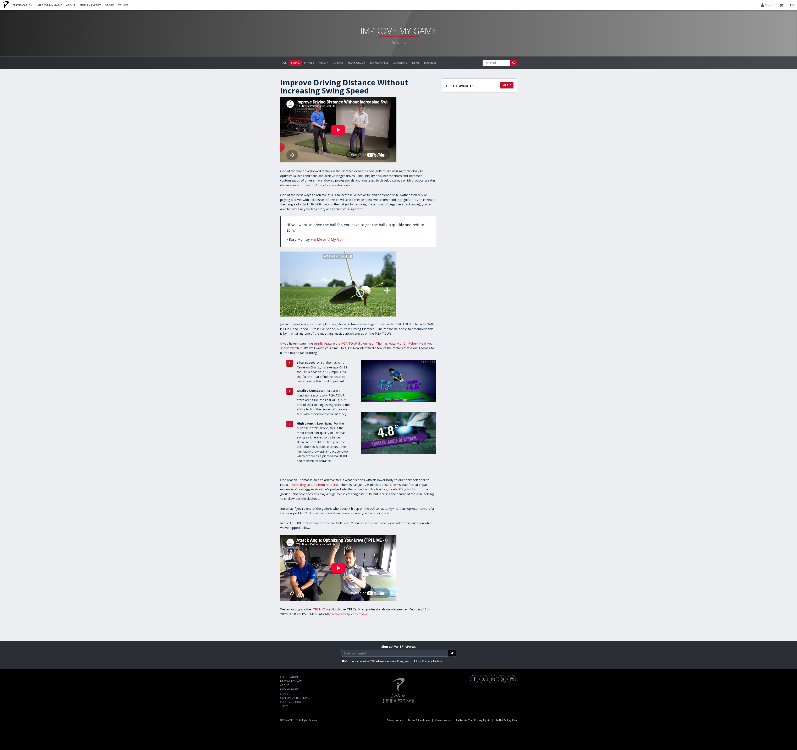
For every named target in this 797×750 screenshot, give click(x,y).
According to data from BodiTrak (315, 484)
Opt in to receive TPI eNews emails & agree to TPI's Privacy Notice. (394, 661)
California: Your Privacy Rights (473, 720)
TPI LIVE (123, 5)
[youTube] (502, 679)
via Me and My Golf (327, 239)
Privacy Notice (394, 720)
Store (109, 5)
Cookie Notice (443, 720)
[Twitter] (483, 679)
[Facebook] (474, 679)
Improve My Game (49, 5)
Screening (400, 62)
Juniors (338, 62)
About (71, 5)
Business (430, 62)
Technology (356, 62)
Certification (22, 5)
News (416, 62)
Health (323, 62)
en (792, 5)
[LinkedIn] (511, 679)
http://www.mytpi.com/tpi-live (346, 614)
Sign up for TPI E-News (294, 698)
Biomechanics (379, 62)
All (284, 62)
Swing (295, 62)
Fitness (309, 62)
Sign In (506, 85)
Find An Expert (90, 5)
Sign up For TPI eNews (398, 646)
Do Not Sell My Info (506, 720)
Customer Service (291, 702)
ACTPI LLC (292, 720)
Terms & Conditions (419, 720)
